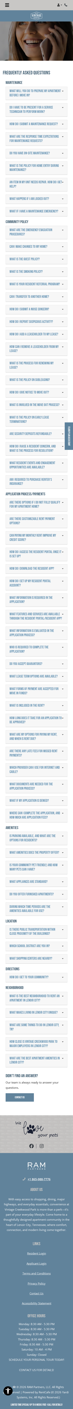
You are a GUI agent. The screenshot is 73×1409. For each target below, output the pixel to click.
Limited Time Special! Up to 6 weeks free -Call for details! (37, 1405)
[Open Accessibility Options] (8, 1392)
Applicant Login (36, 1263)
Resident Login (36, 1253)
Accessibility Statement (36, 1303)
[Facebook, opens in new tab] (31, 1146)
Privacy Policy (36, 1283)
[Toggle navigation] (7, 5)
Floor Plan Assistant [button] (69, 438)
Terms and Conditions (36, 1273)
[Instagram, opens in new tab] (41, 1146)
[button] (60, 5)
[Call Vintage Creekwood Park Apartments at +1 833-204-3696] (66, 5)
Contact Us (20, 1097)
